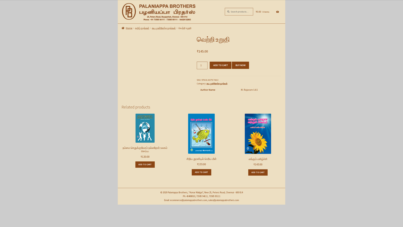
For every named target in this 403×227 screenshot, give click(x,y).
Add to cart (220, 65)
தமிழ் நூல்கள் (142, 28)
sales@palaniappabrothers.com (223, 200)
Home (129, 28)
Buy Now (241, 65)
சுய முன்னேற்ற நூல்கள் (164, 28)
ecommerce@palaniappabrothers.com (188, 200)
